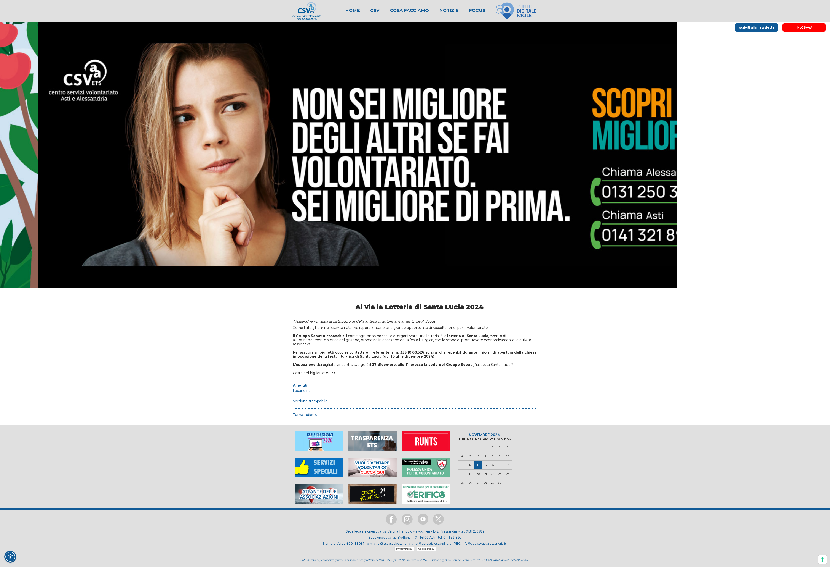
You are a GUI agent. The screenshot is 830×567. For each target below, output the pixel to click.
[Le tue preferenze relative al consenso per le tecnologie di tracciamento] (822, 559)
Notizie (448, 10)
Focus (476, 10)
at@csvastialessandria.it (433, 544)
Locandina (302, 391)
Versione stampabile (310, 401)
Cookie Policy (426, 548)
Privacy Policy (404, 548)
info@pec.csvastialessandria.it (484, 544)
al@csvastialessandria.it (395, 544)
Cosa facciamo (409, 10)
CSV (374, 10)
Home (352, 10)
